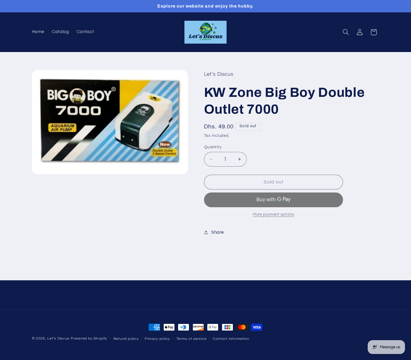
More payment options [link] (273, 215)
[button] (346, 32)
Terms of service (191, 338)
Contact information (231, 338)
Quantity (212, 147)
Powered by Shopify (89, 338)
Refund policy (126, 338)
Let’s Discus (58, 338)
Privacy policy (157, 338)
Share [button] (217, 232)
